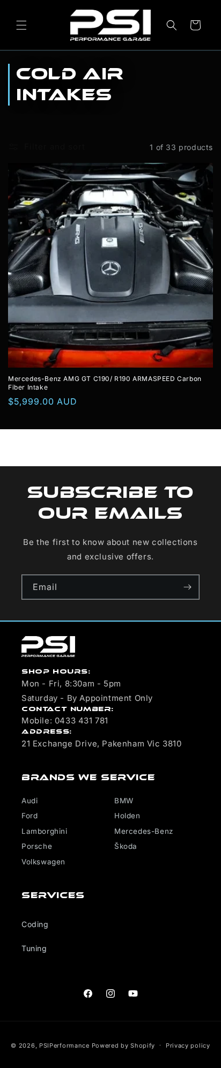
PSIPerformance (64, 1045)
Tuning (34, 948)
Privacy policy (188, 1045)
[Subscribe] (187, 587)
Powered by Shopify (124, 1045)
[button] (21, 25)
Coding (35, 924)
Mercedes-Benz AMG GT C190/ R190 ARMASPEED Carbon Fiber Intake (105, 383)
